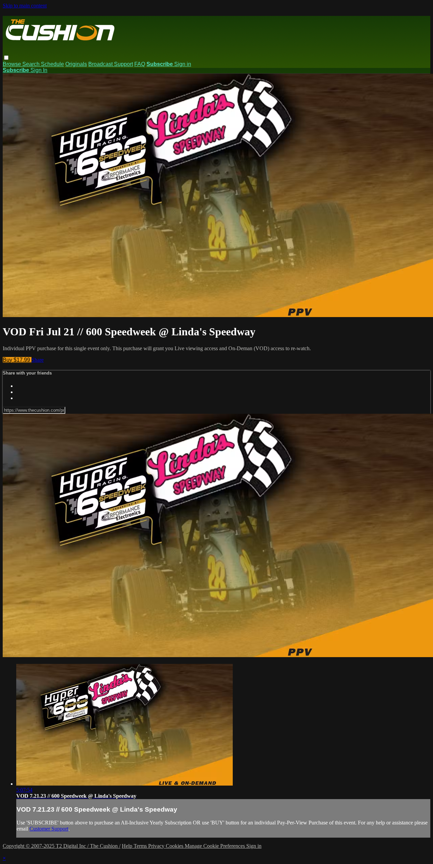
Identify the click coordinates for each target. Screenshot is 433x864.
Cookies (175, 846)
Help (128, 846)
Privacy (157, 846)
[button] (6, 57)
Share (37, 360)
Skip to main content (25, 5)
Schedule (52, 64)
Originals (76, 64)
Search (31, 64)
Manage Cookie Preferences (215, 846)
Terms (141, 846)
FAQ (139, 64)
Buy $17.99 (17, 360)
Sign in (182, 64)
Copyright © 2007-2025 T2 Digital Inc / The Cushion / (61, 846)
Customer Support (48, 829)
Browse (12, 64)
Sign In (38, 70)
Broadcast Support (110, 64)
